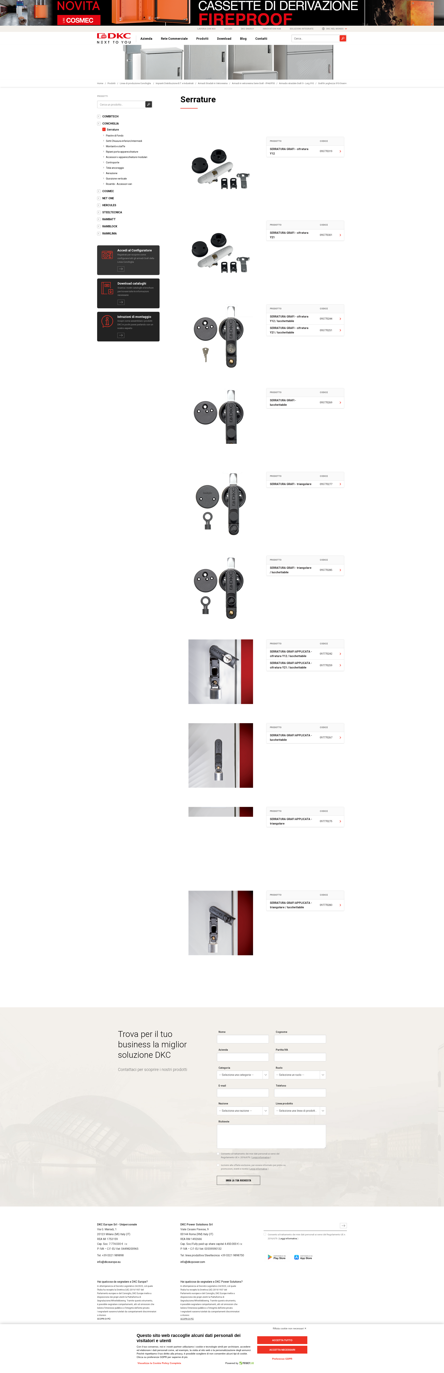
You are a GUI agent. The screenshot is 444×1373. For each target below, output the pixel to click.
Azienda (146, 38)
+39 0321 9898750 (232, 1255)
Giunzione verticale (116, 178)
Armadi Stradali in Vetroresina (213, 83)
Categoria (224, 1067)
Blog (243, 38)
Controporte (112, 162)
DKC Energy (247, 29)
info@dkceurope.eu (109, 1262)
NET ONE (108, 198)
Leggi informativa (261, 1157)
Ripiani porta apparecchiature (122, 151)
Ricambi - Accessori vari (119, 184)
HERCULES (109, 205)
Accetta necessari (282, 1349)
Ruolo (279, 1067)
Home (100, 83)
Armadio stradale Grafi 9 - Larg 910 (296, 83)
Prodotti (202, 38)
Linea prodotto (284, 1103)
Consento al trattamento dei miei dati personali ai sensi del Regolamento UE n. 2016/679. (250, 1155)
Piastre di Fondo (114, 135)
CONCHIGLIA (110, 123)
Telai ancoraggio (115, 167)
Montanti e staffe (115, 146)
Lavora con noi (206, 29)
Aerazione (111, 173)
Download (224, 38)
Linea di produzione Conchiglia (135, 83)
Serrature (113, 129)
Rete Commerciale (174, 38)
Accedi (228, 29)
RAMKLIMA (109, 233)
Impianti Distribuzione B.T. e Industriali (175, 83)
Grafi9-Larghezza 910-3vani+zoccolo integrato (341, 83)
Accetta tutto (282, 1340)
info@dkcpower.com (192, 1262)
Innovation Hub (272, 29)
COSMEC (108, 191)
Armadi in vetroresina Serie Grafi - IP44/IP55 (253, 83)
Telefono (281, 1085)
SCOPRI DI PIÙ (103, 1319)
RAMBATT (109, 219)
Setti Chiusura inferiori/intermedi (124, 141)
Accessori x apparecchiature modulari (126, 157)
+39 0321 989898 (113, 1255)
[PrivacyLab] (246, 1363)
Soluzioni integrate (301, 29)
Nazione (223, 1103)
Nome (222, 1032)
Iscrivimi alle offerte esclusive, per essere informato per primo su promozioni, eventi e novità (253, 1167)
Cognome (281, 1032)
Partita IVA (282, 1049)
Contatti (261, 38)
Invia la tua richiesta (238, 1180)
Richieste (224, 1121)
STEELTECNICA (112, 212)
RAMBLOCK (109, 226)
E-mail (222, 1085)
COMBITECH (110, 116)
